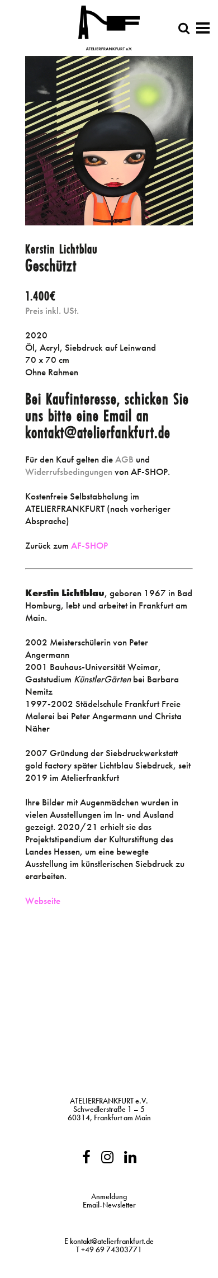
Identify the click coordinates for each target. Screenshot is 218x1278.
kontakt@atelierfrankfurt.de (112, 1241)
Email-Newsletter (109, 1205)
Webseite (42, 900)
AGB (124, 459)
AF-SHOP (89, 545)
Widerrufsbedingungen (68, 471)
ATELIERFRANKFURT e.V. (109, 1101)
